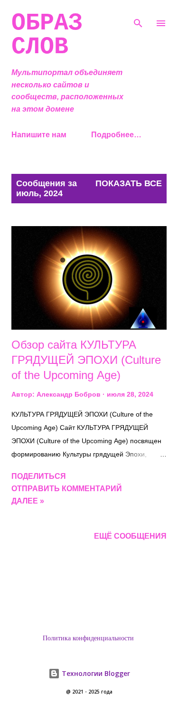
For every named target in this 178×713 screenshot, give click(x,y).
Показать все (128, 183)
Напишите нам (38, 135)
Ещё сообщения (130, 536)
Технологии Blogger (95, 673)
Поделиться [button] (38, 476)
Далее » (27, 501)
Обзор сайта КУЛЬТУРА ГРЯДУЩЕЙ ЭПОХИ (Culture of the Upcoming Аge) (86, 359)
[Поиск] (138, 17)
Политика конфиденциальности (88, 638)
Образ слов (47, 35)
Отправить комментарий (66, 489)
